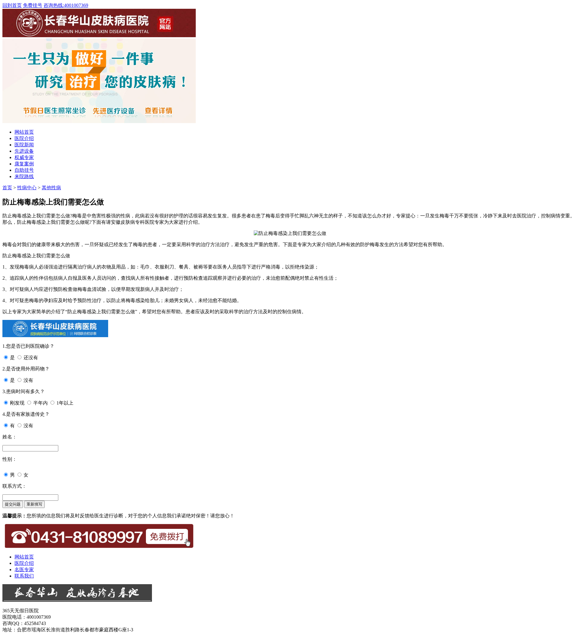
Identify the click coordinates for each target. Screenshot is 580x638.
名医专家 (24, 569)
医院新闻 (24, 144)
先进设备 (24, 151)
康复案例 (24, 163)
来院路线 (24, 176)
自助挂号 (24, 170)
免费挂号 (32, 5)
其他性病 (51, 187)
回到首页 (12, 5)
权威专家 (24, 157)
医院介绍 (24, 138)
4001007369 (66, 5)
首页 (7, 187)
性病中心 (27, 187)
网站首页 (24, 132)
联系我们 (24, 575)
